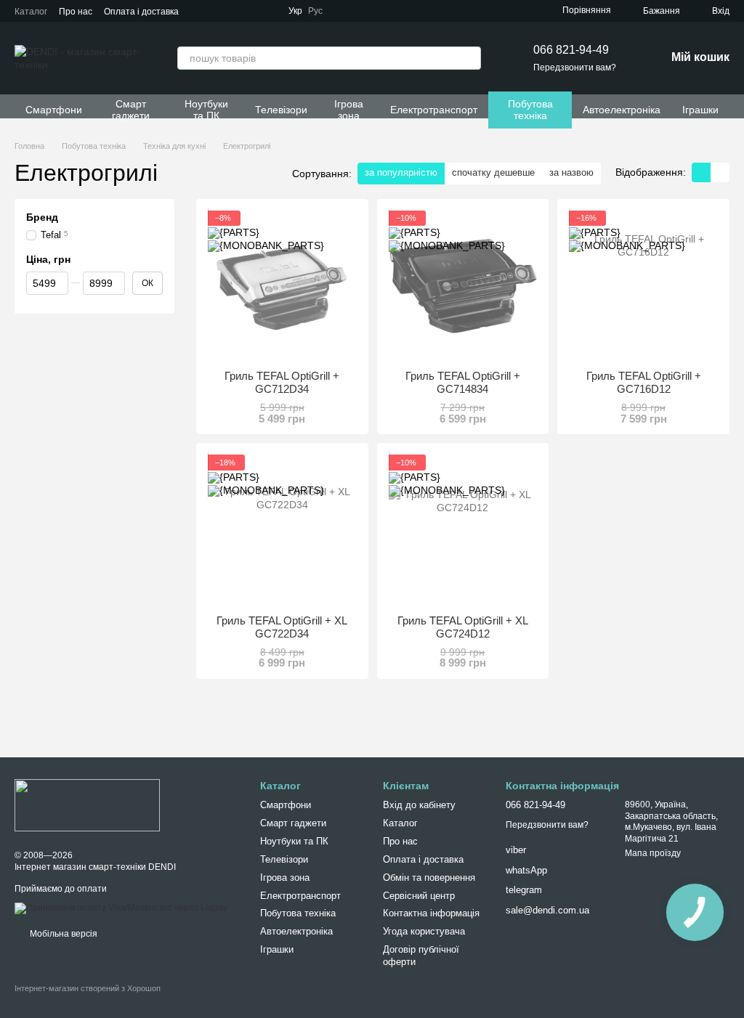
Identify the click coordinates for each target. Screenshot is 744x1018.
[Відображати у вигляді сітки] (701, 172)
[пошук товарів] (469, 58)
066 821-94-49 (571, 50)
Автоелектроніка (621, 109)
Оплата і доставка (141, 12)
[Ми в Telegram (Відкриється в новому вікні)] (346, 11)
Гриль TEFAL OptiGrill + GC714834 (462, 382)
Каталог (31, 12)
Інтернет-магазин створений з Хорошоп (88, 988)
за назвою (571, 172)
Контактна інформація (431, 913)
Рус (315, 11)
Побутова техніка (530, 109)
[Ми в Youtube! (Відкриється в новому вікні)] (381, 11)
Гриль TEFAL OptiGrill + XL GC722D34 (282, 627)
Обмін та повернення (429, 877)
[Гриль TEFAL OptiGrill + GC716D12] (643, 285)
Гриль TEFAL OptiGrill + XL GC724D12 (462, 627)
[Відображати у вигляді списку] (720, 172)
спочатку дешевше (493, 172)
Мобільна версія (62, 934)
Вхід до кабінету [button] (419, 804)
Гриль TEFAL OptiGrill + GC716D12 (643, 382)
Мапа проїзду (653, 853)
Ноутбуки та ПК (206, 109)
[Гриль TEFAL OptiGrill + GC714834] (463, 285)
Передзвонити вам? (574, 67)
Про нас (75, 12)
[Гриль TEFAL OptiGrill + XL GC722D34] (282, 529)
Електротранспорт (433, 109)
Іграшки (700, 109)
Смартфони (53, 109)
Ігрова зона (348, 109)
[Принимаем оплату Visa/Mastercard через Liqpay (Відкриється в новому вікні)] (121, 908)
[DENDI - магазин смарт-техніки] (87, 804)
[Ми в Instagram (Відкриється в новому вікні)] (398, 11)
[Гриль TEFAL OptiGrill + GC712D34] (282, 285)
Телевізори (281, 109)
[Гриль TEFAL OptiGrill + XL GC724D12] (463, 529)
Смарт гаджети (131, 109)
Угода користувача (424, 931)
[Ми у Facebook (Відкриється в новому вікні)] (363, 11)
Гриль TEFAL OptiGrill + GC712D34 (282, 382)
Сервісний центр (419, 895)
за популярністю (401, 172)
